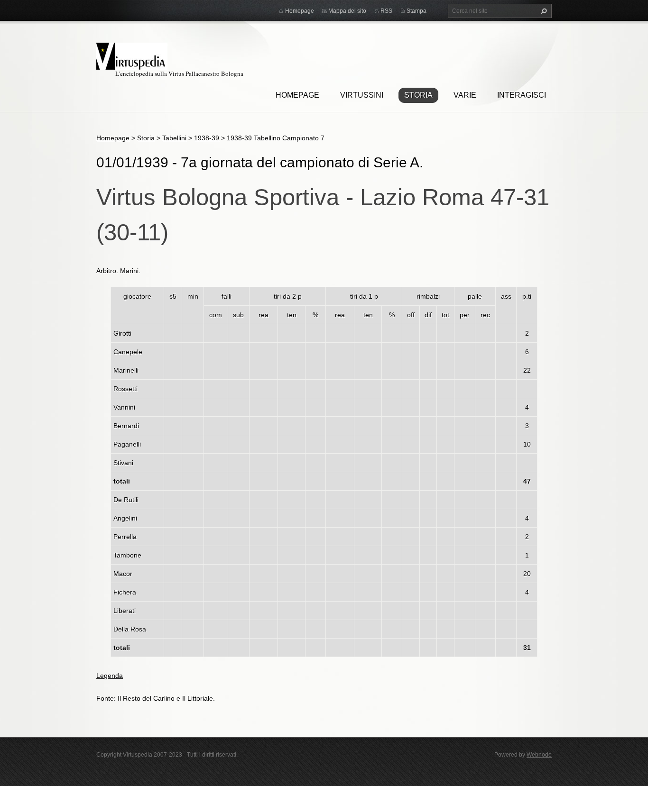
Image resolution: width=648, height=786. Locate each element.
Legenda (109, 675)
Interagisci (521, 95)
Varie (465, 95)
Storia (418, 95)
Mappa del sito (347, 11)
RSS (386, 11)
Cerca (543, 11)
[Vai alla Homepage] (131, 54)
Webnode (539, 754)
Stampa (416, 11)
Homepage (297, 95)
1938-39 (206, 138)
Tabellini (174, 138)
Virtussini (361, 95)
